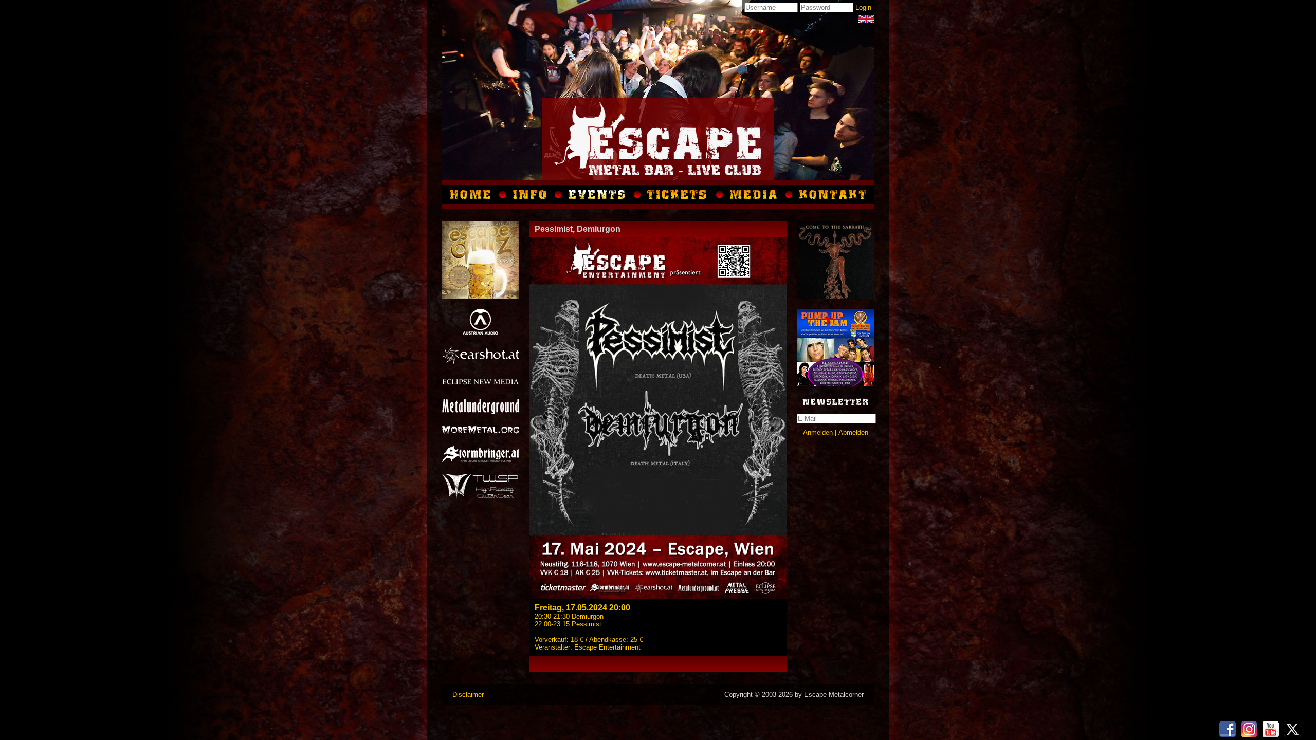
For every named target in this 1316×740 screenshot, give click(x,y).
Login (863, 7)
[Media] (866, 19)
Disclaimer (468, 694)
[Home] (472, 194)
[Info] (530, 194)
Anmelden (818, 432)
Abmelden (853, 432)
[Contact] (831, 194)
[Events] (597, 194)
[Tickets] (678, 194)
